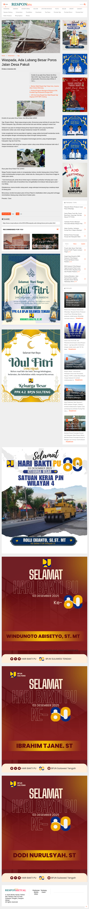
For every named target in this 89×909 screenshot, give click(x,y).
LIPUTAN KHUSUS (46, 8)
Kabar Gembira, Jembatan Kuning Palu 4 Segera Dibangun (74, 395)
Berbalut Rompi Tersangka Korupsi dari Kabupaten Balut (74, 426)
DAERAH (15, 8)
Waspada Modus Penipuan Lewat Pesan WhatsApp (72, 303)
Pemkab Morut (68, 12)
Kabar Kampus (7, 15)
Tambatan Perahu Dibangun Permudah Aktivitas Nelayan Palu (74, 364)
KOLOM (35, 8)
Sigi (18, 55)
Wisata (28, 15)
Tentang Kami (44, 891)
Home (3, 55)
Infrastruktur (19, 12)
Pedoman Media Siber (36, 892)
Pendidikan (29, 12)
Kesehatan (38, 12)
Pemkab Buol (79, 12)
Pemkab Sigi (57, 12)
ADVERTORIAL (25, 8)
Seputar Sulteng (7, 12)
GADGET (79, 8)
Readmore (79, 318)
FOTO (57, 8)
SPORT (71, 8)
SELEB (64, 8)
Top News (47, 12)
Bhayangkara (18, 15)
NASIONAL (6, 8)
